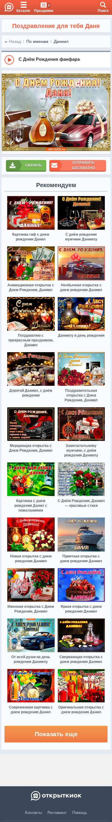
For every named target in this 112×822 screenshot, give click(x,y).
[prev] (7, 112)
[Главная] (6, 7)
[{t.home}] (56, 796)
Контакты (33, 812)
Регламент (57, 812)
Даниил (61, 41)
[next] (104, 112)
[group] (56, 60)
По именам (37, 41)
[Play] (9, 60)
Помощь (79, 812)
